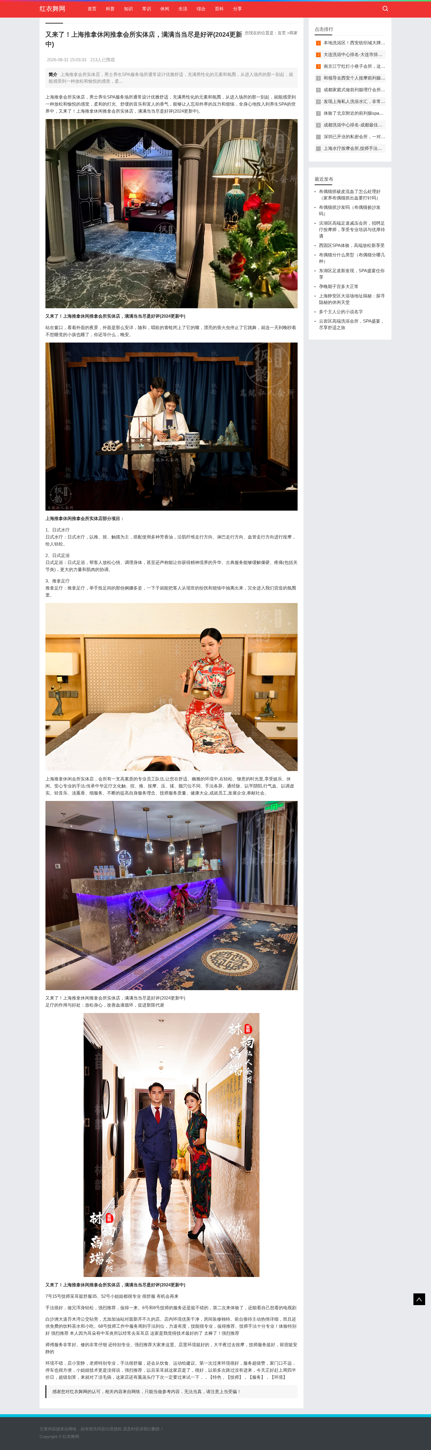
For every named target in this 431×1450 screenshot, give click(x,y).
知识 (128, 8)
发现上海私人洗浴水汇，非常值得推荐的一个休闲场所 (376, 101)
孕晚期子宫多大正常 (339, 286)
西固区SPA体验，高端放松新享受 (352, 245)
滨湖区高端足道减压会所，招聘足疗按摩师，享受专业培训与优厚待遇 (352, 229)
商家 (293, 33)
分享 (237, 8)
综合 (201, 8)
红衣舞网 (52, 8)
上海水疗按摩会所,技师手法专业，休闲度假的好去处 (375, 148)
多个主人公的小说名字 (341, 311)
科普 (110, 8)
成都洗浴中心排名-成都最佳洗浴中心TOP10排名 (371, 124)
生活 (183, 8)
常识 (146, 8)
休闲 (164, 8)
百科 (219, 8)
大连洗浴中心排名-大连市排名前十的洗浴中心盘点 (373, 54)
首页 (92, 8)
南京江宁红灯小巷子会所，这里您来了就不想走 (370, 66)
